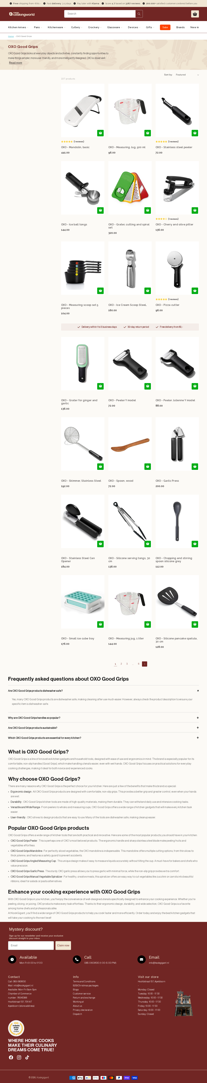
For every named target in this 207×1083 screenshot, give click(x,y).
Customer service (82, 994)
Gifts (149, 27)
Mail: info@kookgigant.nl (20, 986)
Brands (180, 27)
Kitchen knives (17, 27)
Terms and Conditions (84, 982)
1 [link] (115, 663)
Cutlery (76, 27)
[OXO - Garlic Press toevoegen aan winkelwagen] (195, 466)
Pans (37, 27)
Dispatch (77, 1014)
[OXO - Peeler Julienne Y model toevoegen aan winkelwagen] (195, 386)
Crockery (94, 27)
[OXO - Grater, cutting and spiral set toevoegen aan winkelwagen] (147, 210)
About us (77, 1006)
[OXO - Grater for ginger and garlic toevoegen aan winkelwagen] (100, 386)
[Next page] (144, 664)
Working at (78, 1002)
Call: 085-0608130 (17, 982)
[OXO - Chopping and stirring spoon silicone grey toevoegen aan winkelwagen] (195, 544)
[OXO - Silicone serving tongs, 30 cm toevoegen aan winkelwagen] (147, 544)
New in (194, 27)
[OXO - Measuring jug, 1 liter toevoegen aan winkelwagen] (147, 624)
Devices (133, 27)
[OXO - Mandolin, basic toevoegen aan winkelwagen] (100, 133)
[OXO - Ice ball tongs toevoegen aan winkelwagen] (100, 210)
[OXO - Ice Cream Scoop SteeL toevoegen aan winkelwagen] (147, 291)
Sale (165, 27)
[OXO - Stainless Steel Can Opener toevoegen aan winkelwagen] (100, 544)
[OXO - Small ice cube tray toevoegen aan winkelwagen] (100, 624)
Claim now (63, 945)
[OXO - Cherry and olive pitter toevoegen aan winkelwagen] (195, 210)
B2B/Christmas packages (85, 986)
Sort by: (168, 74)
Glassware (114, 27)
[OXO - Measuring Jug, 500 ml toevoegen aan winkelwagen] (147, 133)
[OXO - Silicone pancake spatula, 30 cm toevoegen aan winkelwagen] (195, 624)
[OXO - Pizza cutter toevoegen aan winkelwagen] (195, 291)
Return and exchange (84, 998)
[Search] (139, 14)
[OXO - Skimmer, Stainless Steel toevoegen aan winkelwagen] (100, 466)
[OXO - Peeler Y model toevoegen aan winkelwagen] (147, 386)
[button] (195, 13)
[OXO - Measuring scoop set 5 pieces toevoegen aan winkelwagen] (100, 291)
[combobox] (103, 13)
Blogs (76, 990)
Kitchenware (56, 27)
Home (11, 36)
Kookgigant (43, 1077)
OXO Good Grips (24, 36)
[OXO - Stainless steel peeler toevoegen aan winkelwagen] (195, 133)
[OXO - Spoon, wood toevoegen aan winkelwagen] (147, 466)
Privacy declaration (83, 1010)
